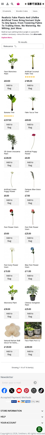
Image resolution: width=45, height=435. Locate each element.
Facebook (4, 390)
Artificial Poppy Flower (31, 153)
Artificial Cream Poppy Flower (10, 190)
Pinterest (26, 390)
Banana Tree (9, 112)
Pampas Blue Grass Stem (33, 190)
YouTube (19, 390)
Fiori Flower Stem (11, 227)
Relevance (8, 46)
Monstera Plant (10, 303)
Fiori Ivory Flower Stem (11, 266)
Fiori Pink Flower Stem (31, 228)
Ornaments (7, 11)
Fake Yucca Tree (31, 112)
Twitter (11, 390)
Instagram (33, 390)
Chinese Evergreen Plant (32, 304)
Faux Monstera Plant (10, 73)
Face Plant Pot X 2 (32, 341)
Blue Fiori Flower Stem (31, 266)
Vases (35, 11)
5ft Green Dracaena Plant (12, 153)
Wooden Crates (22, 11)
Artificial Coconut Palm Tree (32, 73)
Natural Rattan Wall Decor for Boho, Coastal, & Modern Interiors (12, 342)
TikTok (41, 390)
